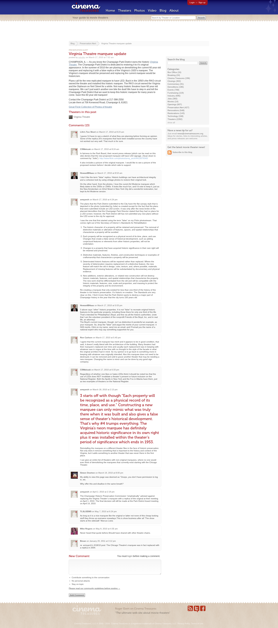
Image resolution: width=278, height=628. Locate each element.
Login (192, 2)
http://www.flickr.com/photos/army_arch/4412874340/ (123, 158)
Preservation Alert (88, 43)
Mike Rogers (86, 529)
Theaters (124, 10)
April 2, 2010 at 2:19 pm (104, 492)
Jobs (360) (172, 98)
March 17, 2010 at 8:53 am (109, 173)
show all (171, 122)
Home (110, 10)
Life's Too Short (88, 132)
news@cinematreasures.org (190, 133)
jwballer (81, 57)
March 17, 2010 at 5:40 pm (108, 337)
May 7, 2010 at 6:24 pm (106, 511)
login (129, 556)
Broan (83, 541)
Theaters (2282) (175, 119)
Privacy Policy (184, 623)
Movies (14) (173, 101)
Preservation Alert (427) (178, 107)
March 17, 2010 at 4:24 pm (105, 199)
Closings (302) (174, 81)
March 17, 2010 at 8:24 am (106, 149)
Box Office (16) (174, 72)
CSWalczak (85, 149)
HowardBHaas (87, 173)
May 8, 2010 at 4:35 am (107, 529)
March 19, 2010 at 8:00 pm (110, 473)
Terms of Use (197, 623)
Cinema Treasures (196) (179, 78)
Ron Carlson (86, 337)
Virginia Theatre (82, 117)
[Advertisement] (139, 31)
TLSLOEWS (85, 511)
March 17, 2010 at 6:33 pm (106, 370)
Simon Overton (87, 473)
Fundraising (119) (176, 93)
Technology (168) (175, 116)
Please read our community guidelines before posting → (94, 588)
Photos (139, 10)
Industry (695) (174, 96)
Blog (163, 10)
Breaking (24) (174, 75)
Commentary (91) (176, 84)
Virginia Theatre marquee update (116, 43)
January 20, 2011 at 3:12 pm (102, 541)
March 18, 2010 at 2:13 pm (105, 389)
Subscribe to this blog (182, 152)
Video (152, 10)
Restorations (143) (176, 113)
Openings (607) (175, 104)
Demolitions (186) (176, 87)
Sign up (202, 2)
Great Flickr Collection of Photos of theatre (90, 107)
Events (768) (173, 90)
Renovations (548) (176, 110)
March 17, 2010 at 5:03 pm (109, 305)
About (174, 10)
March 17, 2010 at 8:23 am (111, 132)
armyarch (84, 199)
